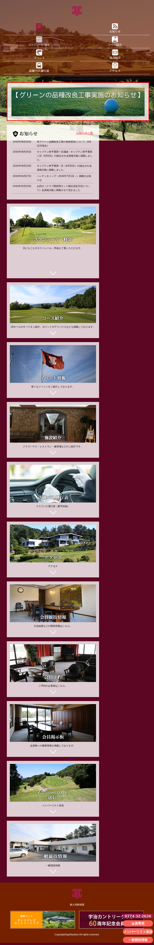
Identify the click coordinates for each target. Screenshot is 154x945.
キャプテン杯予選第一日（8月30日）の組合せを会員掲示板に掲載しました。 (64, 167)
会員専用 (138, 923)
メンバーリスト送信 (138, 931)
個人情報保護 (77, 904)
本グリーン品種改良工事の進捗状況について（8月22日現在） (64, 143)
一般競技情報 (138, 940)
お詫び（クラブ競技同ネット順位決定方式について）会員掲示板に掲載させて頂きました (63, 188)
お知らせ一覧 (84, 133)
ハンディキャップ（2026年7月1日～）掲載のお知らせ (64, 178)
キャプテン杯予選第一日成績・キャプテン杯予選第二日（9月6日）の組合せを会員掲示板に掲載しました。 (65, 155)
